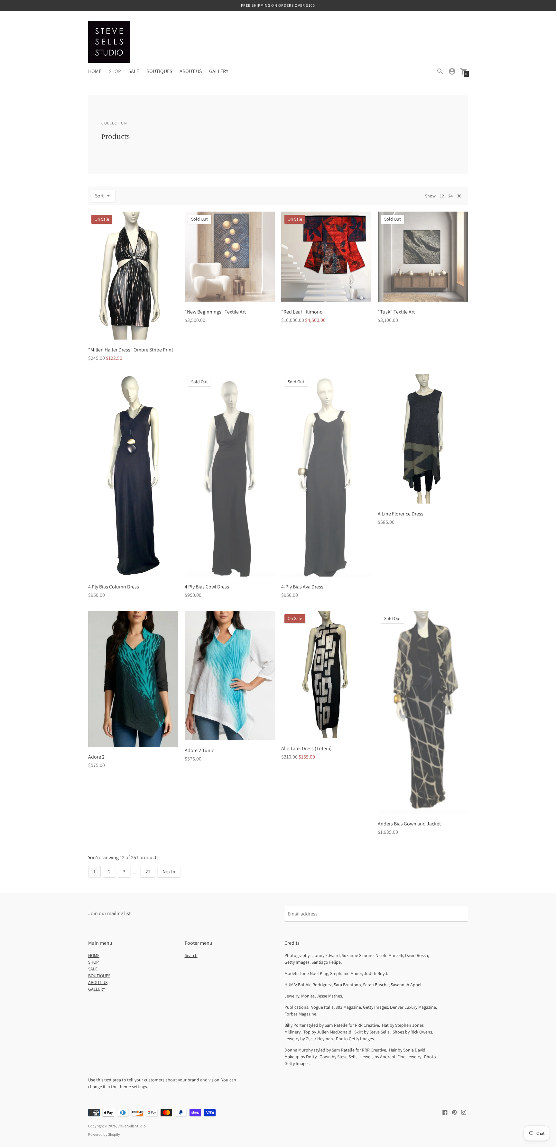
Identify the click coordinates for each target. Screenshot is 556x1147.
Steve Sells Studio (131, 1126)
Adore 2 (96, 756)
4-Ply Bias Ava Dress (302, 586)
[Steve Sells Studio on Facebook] (445, 1111)
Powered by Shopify (104, 1134)
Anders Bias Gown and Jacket (409, 823)
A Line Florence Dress (400, 513)
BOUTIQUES (159, 71)
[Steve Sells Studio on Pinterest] (454, 1111)
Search (191, 955)
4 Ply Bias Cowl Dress (207, 586)
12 (442, 196)
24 (450, 196)
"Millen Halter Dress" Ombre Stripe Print (130, 349)
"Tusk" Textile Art (396, 311)
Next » (168, 871)
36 (459, 196)
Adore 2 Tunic (199, 750)
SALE (133, 71)
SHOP (115, 71)
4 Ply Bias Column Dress (113, 586)
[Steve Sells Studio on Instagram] (463, 1111)
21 (147, 871)
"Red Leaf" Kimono (302, 311)
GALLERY (218, 71)
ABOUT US (191, 71)
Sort (99, 195)
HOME (94, 71)
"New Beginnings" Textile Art (215, 311)
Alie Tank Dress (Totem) (306, 748)
